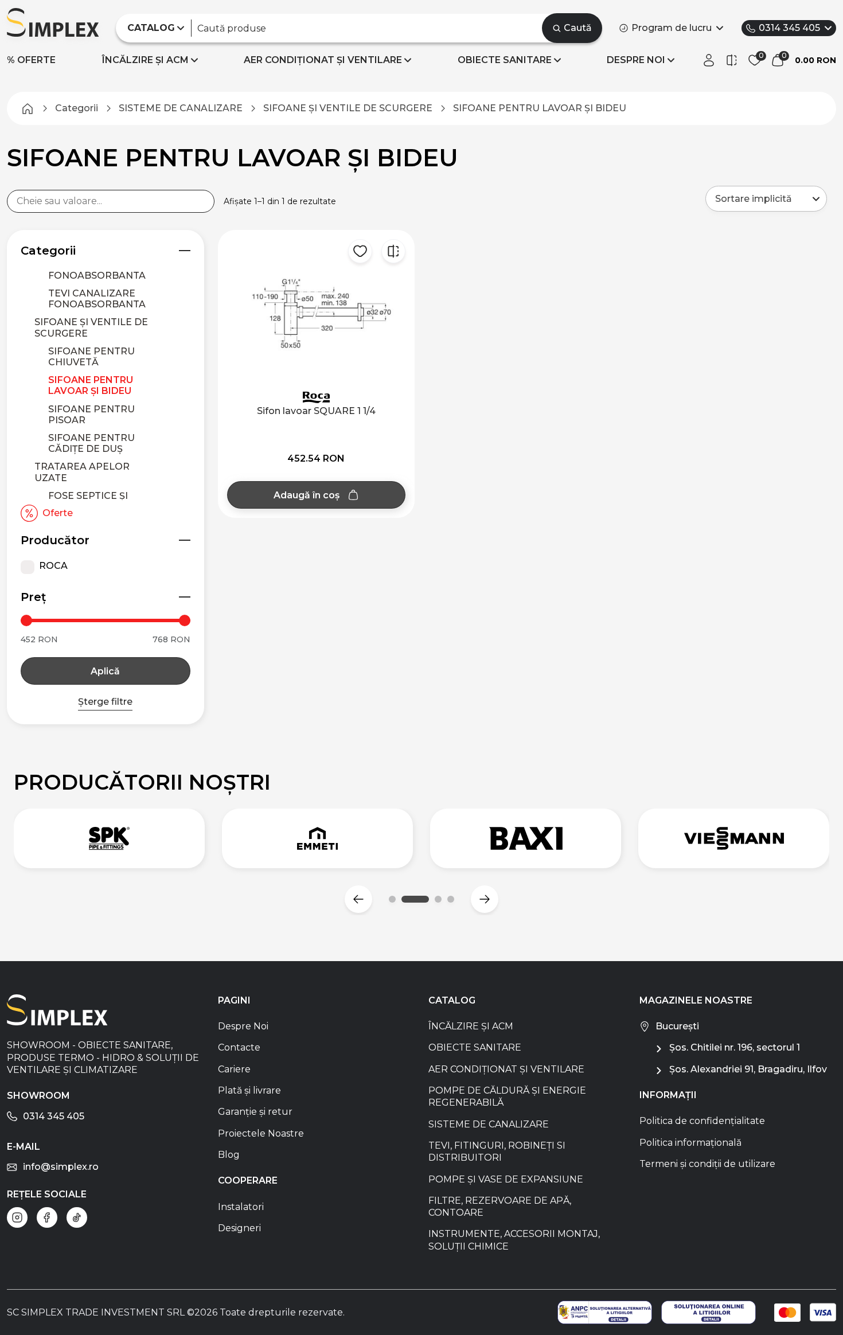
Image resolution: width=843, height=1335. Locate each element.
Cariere (234, 1069)
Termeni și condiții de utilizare (707, 1163)
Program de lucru (671, 27)
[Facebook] (47, 1217)
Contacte (239, 1047)
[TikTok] (77, 1217)
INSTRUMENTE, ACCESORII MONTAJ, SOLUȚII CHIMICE (514, 1239)
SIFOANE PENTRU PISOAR (91, 415)
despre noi (636, 59)
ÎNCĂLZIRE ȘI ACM (145, 59)
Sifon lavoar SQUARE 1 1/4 (316, 410)
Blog (229, 1154)
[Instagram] (17, 1217)
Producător (55, 540)
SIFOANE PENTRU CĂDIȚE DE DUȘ (91, 443)
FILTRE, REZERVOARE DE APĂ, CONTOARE (499, 1206)
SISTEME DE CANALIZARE (488, 1124)
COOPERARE (248, 1180)
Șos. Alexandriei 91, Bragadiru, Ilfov (748, 1069)
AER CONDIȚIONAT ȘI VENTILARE (323, 59)
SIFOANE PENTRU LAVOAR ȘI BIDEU (90, 385)
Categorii (48, 250)
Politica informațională (690, 1142)
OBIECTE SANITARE (505, 59)
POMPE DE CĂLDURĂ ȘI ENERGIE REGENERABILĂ (507, 1096)
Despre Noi (243, 1026)
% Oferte (31, 59)
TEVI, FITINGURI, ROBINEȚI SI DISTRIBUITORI (496, 1151)
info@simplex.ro (61, 1166)
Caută (578, 27)
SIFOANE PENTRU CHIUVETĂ (91, 357)
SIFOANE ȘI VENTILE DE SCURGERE (91, 327)
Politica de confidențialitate (702, 1120)
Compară (393, 251)
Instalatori (241, 1206)
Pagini (234, 1000)
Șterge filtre (105, 701)
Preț (33, 597)
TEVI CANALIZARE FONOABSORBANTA (97, 299)
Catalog (451, 1000)
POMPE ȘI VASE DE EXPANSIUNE (505, 1179)
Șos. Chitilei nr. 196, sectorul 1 (734, 1047)
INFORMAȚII (668, 1095)
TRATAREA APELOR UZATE (82, 472)
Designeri (239, 1228)
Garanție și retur (255, 1111)
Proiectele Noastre (261, 1133)
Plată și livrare (249, 1090)
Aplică (105, 671)
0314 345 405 (789, 27)
